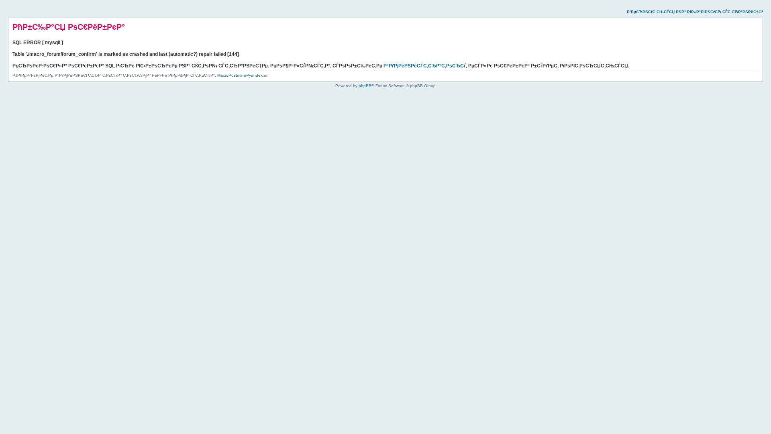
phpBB (365, 86)
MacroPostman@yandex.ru (242, 75)
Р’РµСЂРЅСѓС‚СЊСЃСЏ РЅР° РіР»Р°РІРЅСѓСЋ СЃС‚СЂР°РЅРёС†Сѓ (695, 12)
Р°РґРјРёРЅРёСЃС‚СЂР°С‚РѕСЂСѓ (424, 66)
